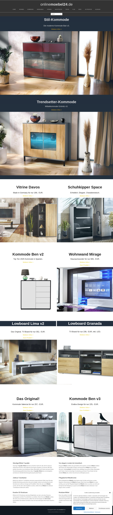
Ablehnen (91, 508)
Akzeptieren (79, 508)
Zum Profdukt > (85, 410)
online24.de (60, 509)
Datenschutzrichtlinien (53, 512)
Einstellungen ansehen (104, 508)
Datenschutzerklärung (89, 512)
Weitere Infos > (56, 29)
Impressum (97, 512)
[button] (110, 492)
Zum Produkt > (85, 265)
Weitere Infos (85, 335)
